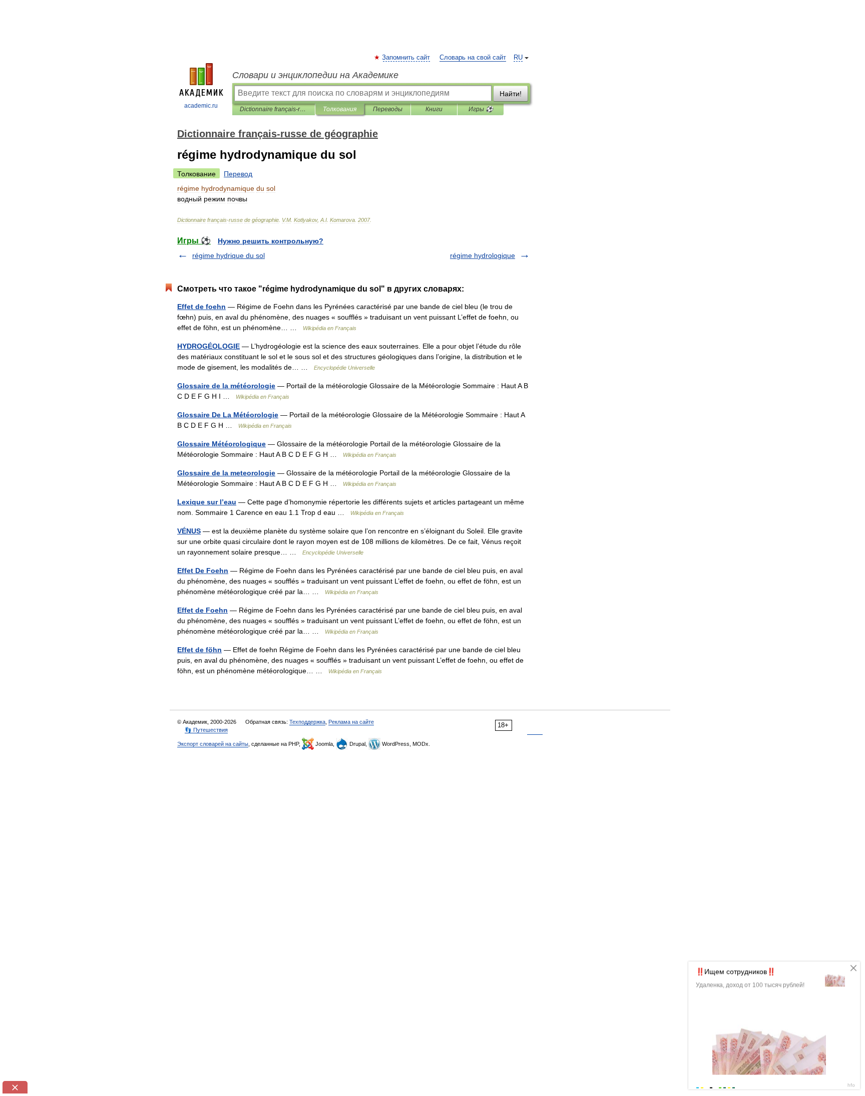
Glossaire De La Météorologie (227, 415)
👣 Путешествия (206, 730)
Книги (434, 109)
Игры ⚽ (481, 109)
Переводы (387, 109)
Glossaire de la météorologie (226, 386)
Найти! (511, 94)
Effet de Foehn (202, 610)
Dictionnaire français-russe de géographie (273, 109)
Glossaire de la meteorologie (226, 473)
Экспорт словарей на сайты (212, 744)
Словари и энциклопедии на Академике (315, 75)
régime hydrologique (482, 255)
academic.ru (201, 105)
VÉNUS (189, 531)
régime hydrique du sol (228, 255)
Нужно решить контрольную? (270, 241)
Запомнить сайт (406, 57)
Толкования (339, 109)
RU (518, 57)
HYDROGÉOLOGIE (208, 346)
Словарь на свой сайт (473, 57)
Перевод (238, 174)
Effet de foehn (201, 307)
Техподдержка (307, 722)
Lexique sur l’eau (206, 502)
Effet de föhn (199, 650)
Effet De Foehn (202, 571)
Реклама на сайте (351, 722)
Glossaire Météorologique (221, 444)
